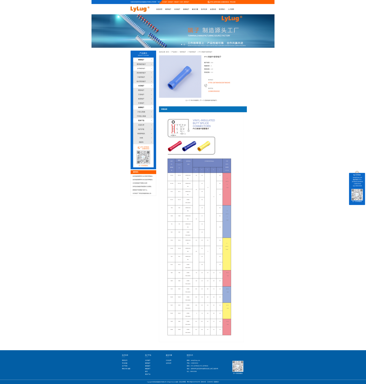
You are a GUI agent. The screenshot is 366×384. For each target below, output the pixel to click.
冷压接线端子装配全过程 (140, 183)
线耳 (146, 371)
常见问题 (124, 363)
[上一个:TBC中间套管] (192, 100)
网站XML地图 (126, 368)
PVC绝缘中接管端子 (205, 52)
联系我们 (222, 9)
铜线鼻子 (147, 368)
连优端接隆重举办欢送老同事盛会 (143, 179)
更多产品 (147, 374)
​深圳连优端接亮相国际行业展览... (142, 186)
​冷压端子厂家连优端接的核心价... (142, 193)
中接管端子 (192, 52)
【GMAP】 (210, 382)
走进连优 (213, 9)
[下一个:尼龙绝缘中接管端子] (208, 100)
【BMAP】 (203, 382)
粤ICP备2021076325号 (193, 382)
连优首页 (159, 9)
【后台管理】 (183, 382)
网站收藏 (232, 2)
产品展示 (174, 52)
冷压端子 (164, 2)
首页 (167, 52)
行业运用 (168, 360)
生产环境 (124, 366)
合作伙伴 (168, 363)
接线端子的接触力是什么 (140, 190)
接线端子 (147, 366)
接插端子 (186, 9)
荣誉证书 (124, 360)
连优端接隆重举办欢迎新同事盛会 (143, 176)
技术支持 (204, 9)
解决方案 (195, 9)
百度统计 (216, 382)
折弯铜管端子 (141, 68)
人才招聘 (231, 9)
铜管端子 (186, 2)
